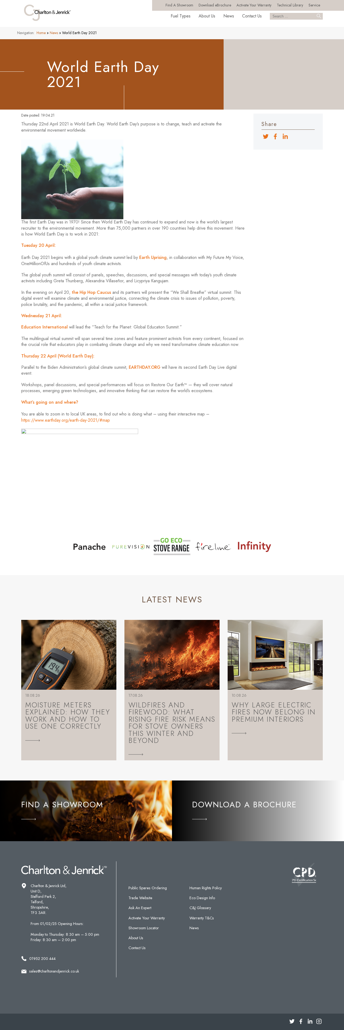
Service (314, 5)
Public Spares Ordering (147, 888)
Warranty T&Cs (201, 918)
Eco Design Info (202, 898)
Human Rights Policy (205, 888)
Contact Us (252, 16)
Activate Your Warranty (253, 5)
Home (41, 32)
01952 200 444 (42, 958)
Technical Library (290, 5)
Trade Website (140, 898)
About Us (207, 16)
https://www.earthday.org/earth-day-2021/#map (65, 420)
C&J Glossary (200, 907)
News (228, 16)
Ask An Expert (139, 907)
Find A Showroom (179, 5)
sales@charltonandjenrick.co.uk (54, 971)
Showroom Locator (143, 928)
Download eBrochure (215, 5)
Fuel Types (181, 16)
